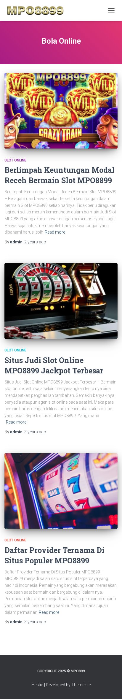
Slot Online (15, 160)
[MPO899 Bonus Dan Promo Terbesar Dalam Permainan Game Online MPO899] (37, 10)
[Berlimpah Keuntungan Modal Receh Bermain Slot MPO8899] (61, 111)
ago (35, 242)
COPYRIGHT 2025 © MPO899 (61, 671)
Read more (55, 232)
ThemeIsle (81, 684)
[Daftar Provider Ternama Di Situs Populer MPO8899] (61, 491)
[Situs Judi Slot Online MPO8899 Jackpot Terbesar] (61, 301)
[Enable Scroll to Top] (110, 687)
